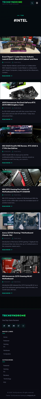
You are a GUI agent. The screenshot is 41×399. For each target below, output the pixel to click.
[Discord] (14, 326)
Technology (7, 379)
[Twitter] (4, 326)
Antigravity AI (31, 395)
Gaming (5, 344)
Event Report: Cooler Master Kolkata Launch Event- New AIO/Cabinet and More (20, 58)
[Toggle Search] (32, 3)
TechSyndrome (12, 2)
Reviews (6, 375)
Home (5, 337)
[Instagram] (23, 326)
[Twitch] (18, 326)
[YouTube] (9, 326)
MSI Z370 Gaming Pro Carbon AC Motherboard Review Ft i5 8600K (16, 190)
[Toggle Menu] (37, 3)
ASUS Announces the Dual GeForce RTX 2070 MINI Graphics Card (18, 103)
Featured (6, 340)
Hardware (6, 350)
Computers (7, 354)
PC (4, 347)
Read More (6, 76)
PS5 (4, 382)
